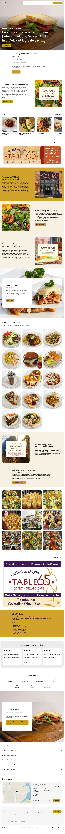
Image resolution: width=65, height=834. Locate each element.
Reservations (27, 3)
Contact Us (13, 814)
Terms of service (14, 821)
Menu (33, 3)
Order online (56, 800)
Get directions (56, 785)
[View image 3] (52, 499)
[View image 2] (32, 499)
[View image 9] (52, 540)
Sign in (50, 3)
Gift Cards (40, 813)
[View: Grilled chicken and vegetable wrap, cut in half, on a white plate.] (11, 399)
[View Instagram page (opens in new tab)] (5, 827)
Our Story (13, 813)
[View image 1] (11, 499)
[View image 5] (32, 520)
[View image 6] (52, 520)
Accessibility (22, 821)
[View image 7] (11, 540)
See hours (48, 800)
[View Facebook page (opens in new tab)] (3, 827)
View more (6, 659)
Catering (39, 3)
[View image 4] (11, 520)
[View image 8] (32, 540)
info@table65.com (48, 792)
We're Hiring (27, 813)
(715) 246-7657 (47, 790)
